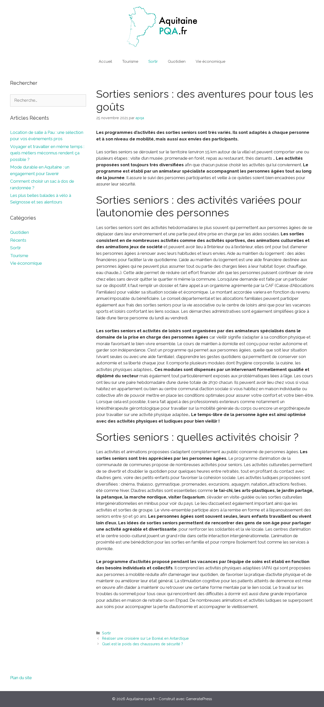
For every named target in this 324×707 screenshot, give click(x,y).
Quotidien (177, 61)
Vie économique (210, 61)
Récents (18, 240)
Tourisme (130, 61)
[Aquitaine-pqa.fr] (162, 26)
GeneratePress (199, 699)
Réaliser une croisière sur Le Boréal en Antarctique (145, 638)
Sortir (153, 61)
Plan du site (21, 677)
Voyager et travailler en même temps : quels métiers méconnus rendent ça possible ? (47, 153)
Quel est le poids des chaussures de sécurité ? (142, 644)
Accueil (105, 61)
